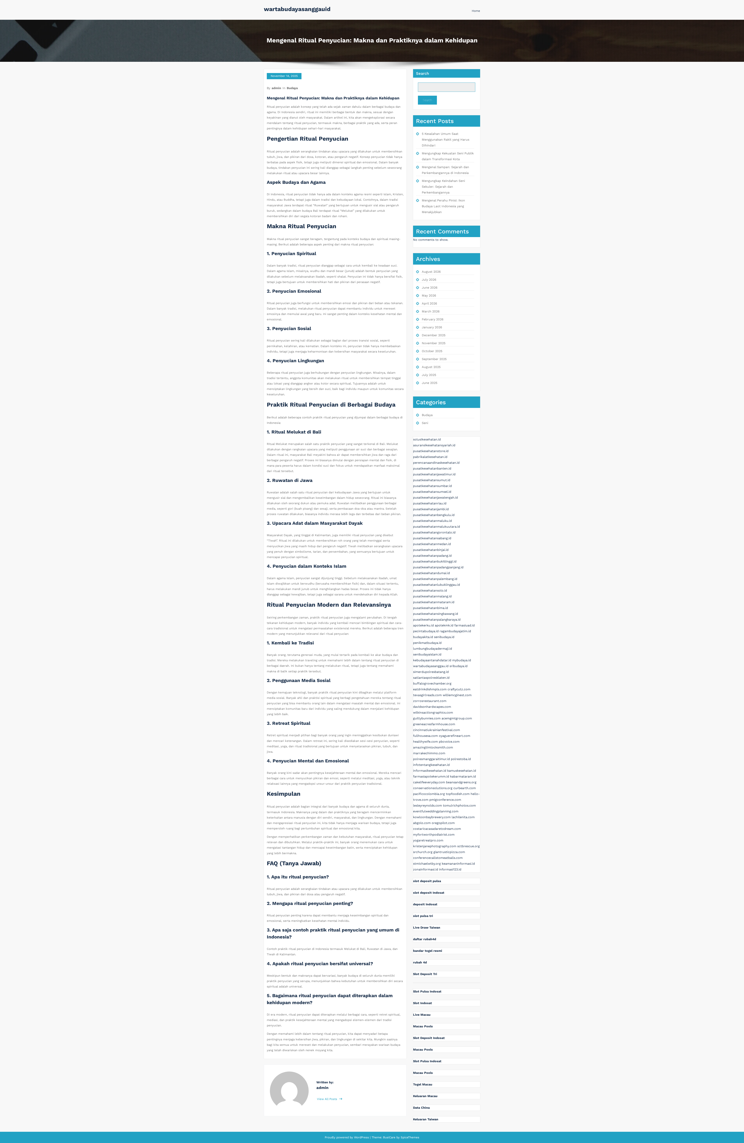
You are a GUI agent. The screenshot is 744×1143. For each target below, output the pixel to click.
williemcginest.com (457, 695)
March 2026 (431, 311)
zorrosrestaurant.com (429, 701)
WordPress (361, 1137)
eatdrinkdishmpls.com (430, 689)
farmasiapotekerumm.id (431, 776)
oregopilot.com (443, 823)
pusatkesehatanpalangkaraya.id (437, 619)
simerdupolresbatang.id (431, 672)
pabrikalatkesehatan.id (430, 457)
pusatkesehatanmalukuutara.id (436, 526)
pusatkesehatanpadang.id (432, 555)
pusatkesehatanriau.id (429, 503)
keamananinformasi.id (458, 863)
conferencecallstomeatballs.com (438, 858)
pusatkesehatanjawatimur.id (434, 474)
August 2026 (431, 271)
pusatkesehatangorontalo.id (434, 532)
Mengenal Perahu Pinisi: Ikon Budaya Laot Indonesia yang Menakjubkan (443, 206)
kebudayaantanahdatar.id (432, 660)
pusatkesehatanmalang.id (432, 596)
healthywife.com (425, 741)
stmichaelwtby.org (427, 863)
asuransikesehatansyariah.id (434, 445)
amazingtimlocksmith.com (433, 747)
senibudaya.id (444, 637)
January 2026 (432, 327)
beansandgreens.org (461, 782)
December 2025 (433, 335)
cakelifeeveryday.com (429, 782)
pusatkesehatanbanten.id (432, 468)
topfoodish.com (458, 794)
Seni (425, 423)
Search (422, 73)
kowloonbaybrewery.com (432, 817)
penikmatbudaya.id (427, 643)
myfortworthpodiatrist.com (434, 834)
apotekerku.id (423, 625)
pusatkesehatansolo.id (430, 590)
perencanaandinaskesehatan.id (436, 462)
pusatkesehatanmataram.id (433, 602)
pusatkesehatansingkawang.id (435, 614)
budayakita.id (423, 637)
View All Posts (327, 1099)
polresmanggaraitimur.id (431, 759)
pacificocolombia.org (429, 794)
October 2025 (432, 351)
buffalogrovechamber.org (432, 683)
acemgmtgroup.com (457, 718)
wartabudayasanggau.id (431, 666)
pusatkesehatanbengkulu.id (434, 515)
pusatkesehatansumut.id (431, 480)
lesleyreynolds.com (427, 805)
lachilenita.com (463, 817)
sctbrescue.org (468, 846)
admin (276, 88)
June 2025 (429, 383)
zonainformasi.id (425, 869)
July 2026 (429, 279)
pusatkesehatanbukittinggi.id (434, 561)
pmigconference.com (445, 800)
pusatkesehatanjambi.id (431, 509)
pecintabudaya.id (426, 631)
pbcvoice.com (449, 741)
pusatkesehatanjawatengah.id (435, 497)
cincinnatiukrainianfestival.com (436, 730)
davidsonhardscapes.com (432, 707)
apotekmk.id (444, 625)
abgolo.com (422, 823)
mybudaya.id (461, 660)
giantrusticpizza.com (449, 852)
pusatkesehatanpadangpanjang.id (438, 567)
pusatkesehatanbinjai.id (431, 550)
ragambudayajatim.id (455, 631)
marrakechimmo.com (429, 753)
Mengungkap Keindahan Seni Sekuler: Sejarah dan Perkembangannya (443, 186)
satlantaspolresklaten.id (431, 677)
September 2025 (434, 359)
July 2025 (429, 375)
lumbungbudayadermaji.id (432, 648)
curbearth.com (464, 788)
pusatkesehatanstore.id (431, 451)
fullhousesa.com (425, 736)
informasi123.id (450, 869)
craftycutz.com (459, 689)
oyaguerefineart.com (454, 736)
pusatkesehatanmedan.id (432, 544)
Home (476, 11)
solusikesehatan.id (427, 439)
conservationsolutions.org (432, 788)
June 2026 (429, 287)
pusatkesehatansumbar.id (432, 486)
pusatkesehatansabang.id (432, 538)
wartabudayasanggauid (297, 9)
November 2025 (433, 343)
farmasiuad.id (464, 625)
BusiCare (389, 1137)
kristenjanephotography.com (434, 846)
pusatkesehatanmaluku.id (432, 521)
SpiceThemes (409, 1137)
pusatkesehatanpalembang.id (435, 579)
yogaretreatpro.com (428, 840)
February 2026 (432, 319)
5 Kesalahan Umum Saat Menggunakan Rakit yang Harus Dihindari (445, 139)
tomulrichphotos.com (459, 805)
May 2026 (429, 295)
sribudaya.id (459, 666)
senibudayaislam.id (427, 654)
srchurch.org (422, 852)
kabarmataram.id (463, 776)
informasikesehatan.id (429, 770)
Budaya (292, 88)
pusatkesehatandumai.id (431, 573)
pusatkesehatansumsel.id (432, 492)
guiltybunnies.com (427, 718)
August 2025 (431, 367)
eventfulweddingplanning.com (435, 811)
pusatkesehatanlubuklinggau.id (436, 585)
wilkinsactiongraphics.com (433, 712)
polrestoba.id (461, 759)
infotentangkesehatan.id (431, 765)
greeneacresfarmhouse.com (434, 724)
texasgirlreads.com (427, 695)
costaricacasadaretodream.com (437, 829)
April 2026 (429, 303)
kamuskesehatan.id (461, 770)
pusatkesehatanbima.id (430, 608)
